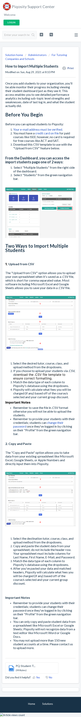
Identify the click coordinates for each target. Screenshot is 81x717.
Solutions (47, 703)
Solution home (14, 55)
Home (31, 703)
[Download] (33, 366)
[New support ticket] (41, 35)
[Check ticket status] (51, 35)
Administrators (37, 55)
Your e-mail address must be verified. (38, 129)
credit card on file (47, 133)
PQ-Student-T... (25, 666)
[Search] (33, 35)
